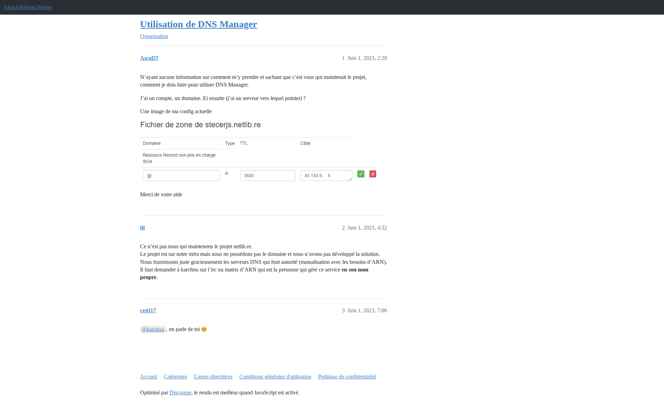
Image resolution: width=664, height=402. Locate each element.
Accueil (148, 376)
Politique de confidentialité (347, 376)
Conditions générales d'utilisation (275, 376)
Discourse (180, 392)
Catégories (175, 376)
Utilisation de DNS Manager (198, 24)
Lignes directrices (213, 376)
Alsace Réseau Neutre (27, 7)
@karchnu (153, 329)
